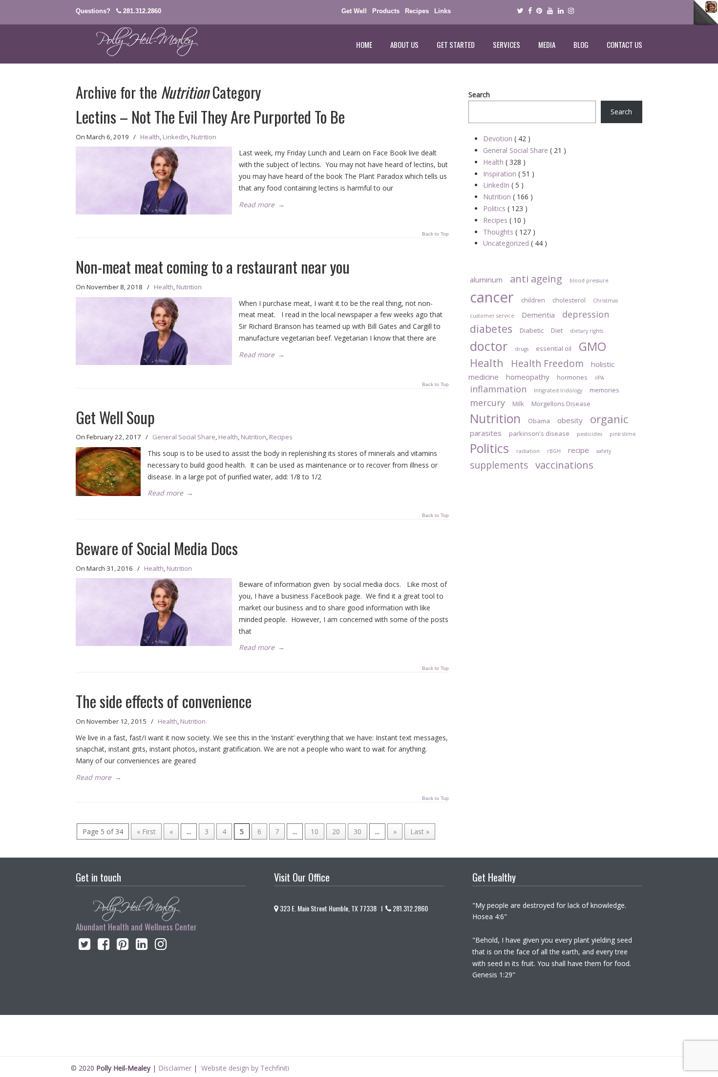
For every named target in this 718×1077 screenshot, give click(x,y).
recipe (578, 450)
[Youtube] (550, 11)
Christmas (605, 300)
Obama (539, 420)
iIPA (599, 377)
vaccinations (564, 465)
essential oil (553, 348)
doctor (488, 346)
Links (442, 11)
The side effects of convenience (164, 700)
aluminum (486, 279)
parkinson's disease (539, 433)
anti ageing (536, 278)
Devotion (506, 138)
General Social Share (183, 436)
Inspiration (508, 173)
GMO (592, 346)
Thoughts (509, 232)
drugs (521, 348)
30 (357, 831)
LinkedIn (175, 136)
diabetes (491, 329)
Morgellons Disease (561, 403)
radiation (528, 451)
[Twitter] (520, 11)
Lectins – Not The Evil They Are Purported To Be (210, 116)
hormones (572, 377)
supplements (499, 465)
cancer (492, 297)
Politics (505, 208)
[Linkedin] (560, 11)
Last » (419, 831)
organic (609, 419)
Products (386, 11)
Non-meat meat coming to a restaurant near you (213, 266)
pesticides (589, 434)
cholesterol (569, 300)
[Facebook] (530, 11)
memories (604, 390)
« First (146, 831)
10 (314, 831)
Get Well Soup (115, 417)
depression (585, 314)
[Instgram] (571, 11)
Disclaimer (174, 1068)
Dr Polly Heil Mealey (137, 42)
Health (150, 136)
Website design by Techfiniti (245, 1068)
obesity (570, 420)
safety (603, 451)
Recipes (417, 11)
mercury (487, 403)
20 (336, 831)
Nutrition (203, 136)
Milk (518, 403)
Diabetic (532, 330)
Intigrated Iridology (558, 390)
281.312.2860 (142, 11)
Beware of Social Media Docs (157, 548)
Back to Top (435, 234)
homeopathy (527, 377)
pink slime (623, 434)
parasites (486, 433)
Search (479, 94)
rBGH (554, 451)
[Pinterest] (539, 11)
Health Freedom (547, 363)
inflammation (498, 389)
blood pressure (589, 280)
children (533, 300)
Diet (557, 330)
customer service (492, 315)
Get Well (354, 11)
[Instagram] (160, 946)
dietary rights (586, 330)
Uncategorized (515, 243)
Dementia (538, 315)
